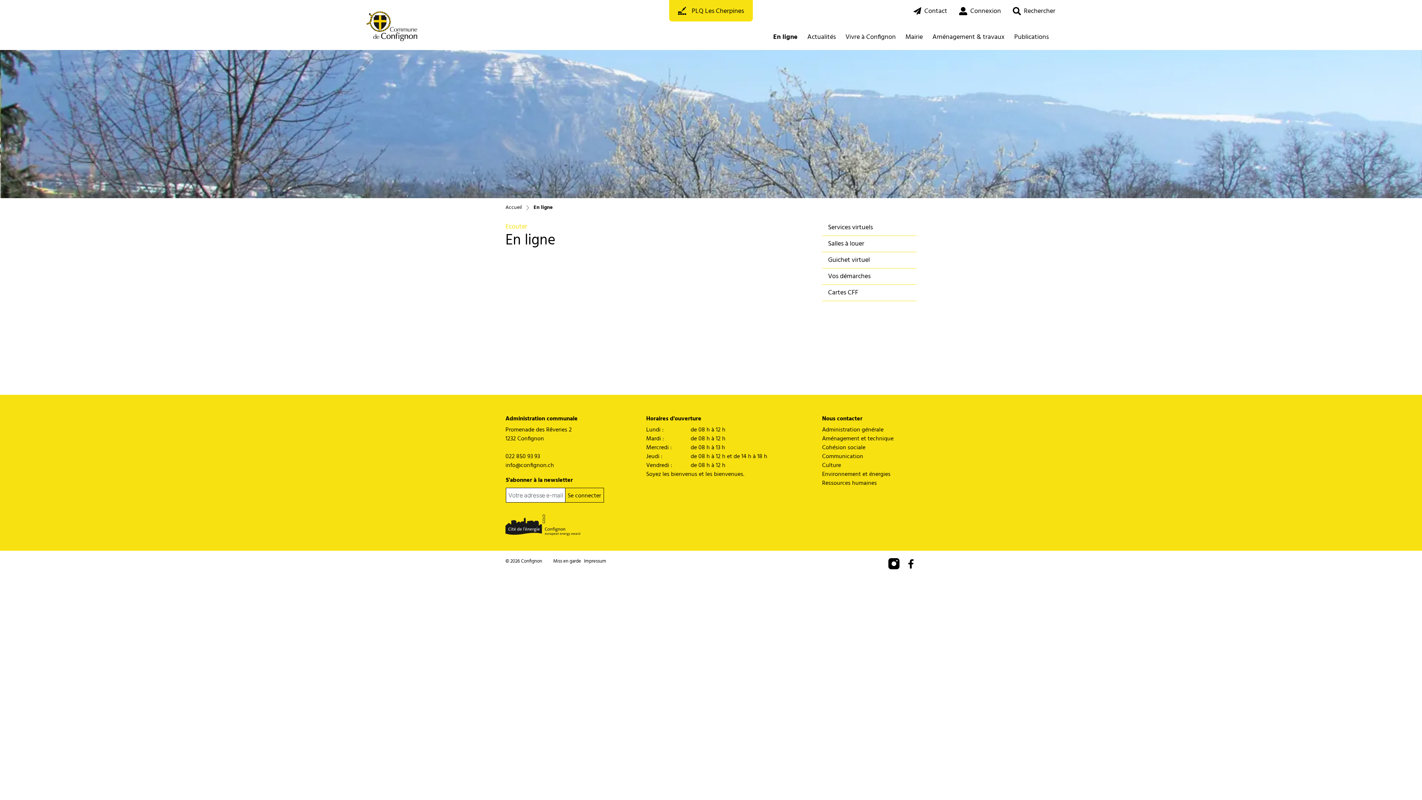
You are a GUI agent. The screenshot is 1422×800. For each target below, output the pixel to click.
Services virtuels (850, 227)
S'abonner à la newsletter (539, 480)
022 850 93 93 (522, 456)
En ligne (787, 37)
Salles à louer (846, 244)
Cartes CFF (843, 292)
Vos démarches (849, 276)
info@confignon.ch (529, 465)
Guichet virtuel (849, 260)
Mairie (914, 37)
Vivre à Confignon (870, 37)
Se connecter (584, 496)
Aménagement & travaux (968, 37)
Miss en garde (567, 561)
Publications (1031, 37)
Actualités (821, 37)
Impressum (595, 561)
